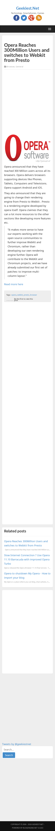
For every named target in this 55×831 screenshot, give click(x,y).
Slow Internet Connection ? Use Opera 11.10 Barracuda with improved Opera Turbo (27, 559)
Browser (11, 66)
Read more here (13, 284)
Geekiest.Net (27, 8)
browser (33, 295)
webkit (20, 295)
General (19, 66)
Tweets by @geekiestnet (16, 744)
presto (26, 295)
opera (13, 295)
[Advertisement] (27, 99)
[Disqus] (27, 631)
